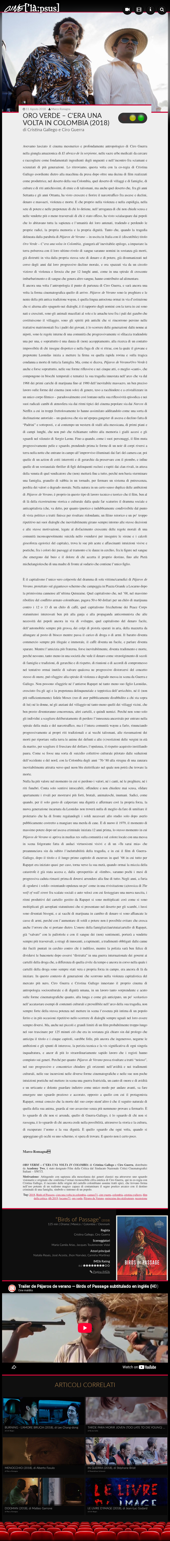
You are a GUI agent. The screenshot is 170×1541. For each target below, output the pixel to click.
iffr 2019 (53, 1198)
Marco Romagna (60, 109)
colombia (117, 1195)
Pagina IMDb (101, 1272)
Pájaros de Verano (94, 1198)
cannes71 (92, 1195)
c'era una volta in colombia (71, 1195)
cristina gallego (133, 1195)
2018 (32, 1195)
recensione (141, 1198)
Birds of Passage (45, 1195)
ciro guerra (105, 1195)
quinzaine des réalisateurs (119, 1198)
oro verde (77, 1198)
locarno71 (65, 1198)
